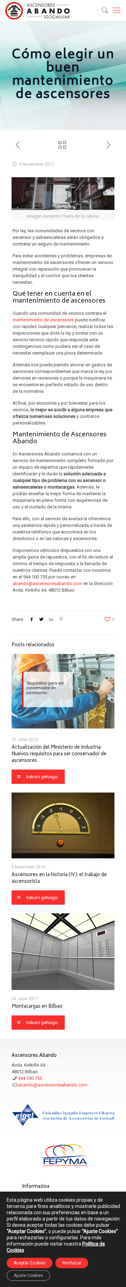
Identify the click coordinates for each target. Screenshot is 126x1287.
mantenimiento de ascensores (43, 319)
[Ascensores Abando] (37, 10)
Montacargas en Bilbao (37, 1007)
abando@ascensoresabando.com (47, 583)
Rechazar (71, 1263)
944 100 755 (30, 1078)
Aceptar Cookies (30, 1263)
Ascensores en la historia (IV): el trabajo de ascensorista (59, 878)
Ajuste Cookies (28, 1275)
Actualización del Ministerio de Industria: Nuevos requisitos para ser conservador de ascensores (59, 754)
